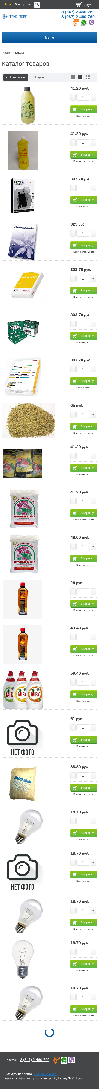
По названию (17, 77)
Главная (6, 52)
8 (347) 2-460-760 (78, 12)
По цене (39, 77)
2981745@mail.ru (45, 1074)
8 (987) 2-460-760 (78, 16)
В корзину (87, 109)
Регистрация (23, 4)
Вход (7, 4)
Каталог (19, 52)
